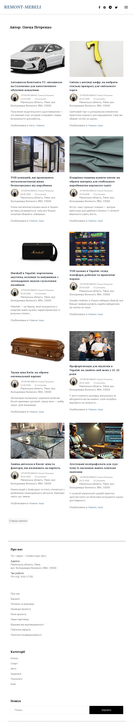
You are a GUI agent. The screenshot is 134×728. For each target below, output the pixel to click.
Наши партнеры (20, 619)
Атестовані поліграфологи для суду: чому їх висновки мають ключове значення (93, 468)
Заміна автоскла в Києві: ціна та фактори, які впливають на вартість (35, 466)
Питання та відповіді (22, 604)
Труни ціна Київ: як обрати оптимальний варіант (30, 374)
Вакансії (15, 599)
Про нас (15, 593)
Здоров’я (16, 673)
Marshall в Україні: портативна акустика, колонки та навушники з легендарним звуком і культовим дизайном (34, 279)
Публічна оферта (21, 629)
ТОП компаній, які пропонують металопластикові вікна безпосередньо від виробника (32, 181)
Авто (32, 125)
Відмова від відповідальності (27, 624)
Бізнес (14, 658)
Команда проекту (21, 609)
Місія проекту (18, 614)
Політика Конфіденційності (26, 635)
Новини (40, 125)
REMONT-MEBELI (22, 7)
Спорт (14, 663)
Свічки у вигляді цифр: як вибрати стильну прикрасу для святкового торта (93, 86)
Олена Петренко (46, 95)
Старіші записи (18, 521)
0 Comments (40, 99)
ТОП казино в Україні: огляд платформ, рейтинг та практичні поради (92, 275)
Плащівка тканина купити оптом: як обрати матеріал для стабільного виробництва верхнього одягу (94, 181)
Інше (100, 125)
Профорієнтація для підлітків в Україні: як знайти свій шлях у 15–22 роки (94, 370)
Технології (16, 679)
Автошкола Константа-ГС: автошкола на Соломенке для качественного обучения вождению (36, 86)
